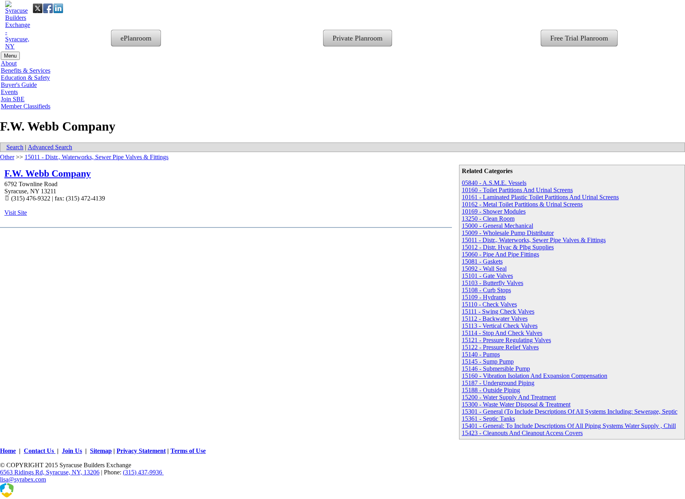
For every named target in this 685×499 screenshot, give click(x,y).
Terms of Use (188, 450)
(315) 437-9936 (143, 472)
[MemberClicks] (39, 495)
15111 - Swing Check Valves (498, 311)
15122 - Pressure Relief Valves (500, 347)
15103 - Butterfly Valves (492, 282)
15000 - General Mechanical (497, 225)
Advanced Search (50, 147)
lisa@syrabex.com (23, 479)
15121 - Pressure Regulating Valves (506, 340)
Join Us (72, 450)
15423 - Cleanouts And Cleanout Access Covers (522, 433)
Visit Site (15, 212)
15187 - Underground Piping (498, 383)
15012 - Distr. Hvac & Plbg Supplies (508, 247)
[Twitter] (37, 8)
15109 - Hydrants (484, 297)
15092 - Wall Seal (484, 268)
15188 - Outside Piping (491, 390)
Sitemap (101, 450)
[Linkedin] (58, 8)
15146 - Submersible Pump (496, 368)
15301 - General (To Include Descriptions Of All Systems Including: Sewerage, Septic (569, 411)
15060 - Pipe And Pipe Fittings (500, 254)
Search (14, 147)
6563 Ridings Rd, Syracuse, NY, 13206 (49, 472)
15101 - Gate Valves (487, 275)
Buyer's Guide (19, 84)
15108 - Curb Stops (486, 290)
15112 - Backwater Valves (495, 318)
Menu (10, 56)
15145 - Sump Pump (488, 361)
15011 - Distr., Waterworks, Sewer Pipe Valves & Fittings (534, 240)
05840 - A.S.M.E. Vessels (494, 182)
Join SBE (13, 99)
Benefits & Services (25, 70)
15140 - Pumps (481, 354)
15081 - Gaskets (482, 261)
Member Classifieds (25, 106)
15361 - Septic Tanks (488, 418)
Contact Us (39, 450)
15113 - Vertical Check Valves (500, 325)
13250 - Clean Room (488, 218)
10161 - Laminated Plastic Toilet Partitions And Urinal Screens (540, 197)
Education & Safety (25, 77)
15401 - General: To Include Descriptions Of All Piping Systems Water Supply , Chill (569, 425)
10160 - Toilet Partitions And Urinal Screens (517, 190)
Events (9, 92)
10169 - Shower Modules (494, 211)
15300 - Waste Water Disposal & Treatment (516, 404)
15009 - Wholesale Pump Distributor (508, 232)
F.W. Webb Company (47, 173)
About (9, 63)
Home (8, 450)
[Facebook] (48, 8)
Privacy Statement (141, 450)
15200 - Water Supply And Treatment (509, 397)
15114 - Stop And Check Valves (502, 332)
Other (7, 157)
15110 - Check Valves (489, 304)
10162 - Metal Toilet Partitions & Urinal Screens (522, 204)
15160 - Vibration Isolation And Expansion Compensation (534, 375)
